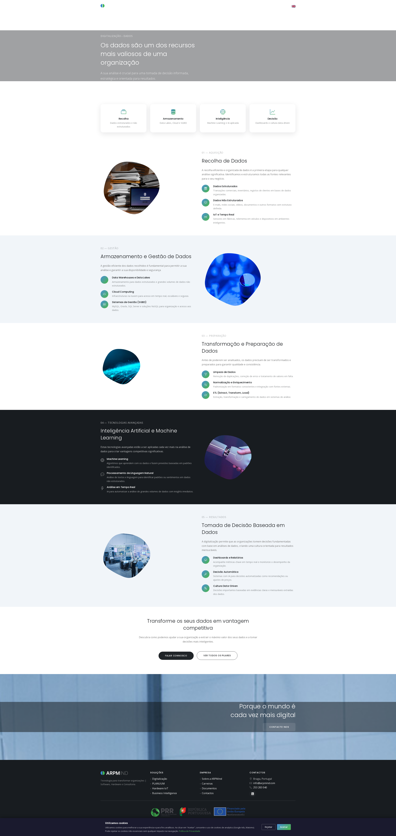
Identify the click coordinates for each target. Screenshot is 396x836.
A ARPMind (188, 6)
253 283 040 (260, 787)
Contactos (275, 6)
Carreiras (207, 783)
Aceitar (284, 826)
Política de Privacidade (189, 831)
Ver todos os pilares (217, 655)
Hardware (226, 6)
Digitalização (207, 6)
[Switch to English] (293, 6)
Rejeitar (268, 826)
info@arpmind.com (264, 783)
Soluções (243, 6)
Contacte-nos (279, 727)
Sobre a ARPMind (212, 778)
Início (176, 6)
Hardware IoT (160, 788)
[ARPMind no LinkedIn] (287, 6)
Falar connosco (176, 655)
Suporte (258, 6)
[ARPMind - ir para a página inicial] (114, 6)
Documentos (209, 788)
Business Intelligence (164, 793)
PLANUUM (158, 783)
